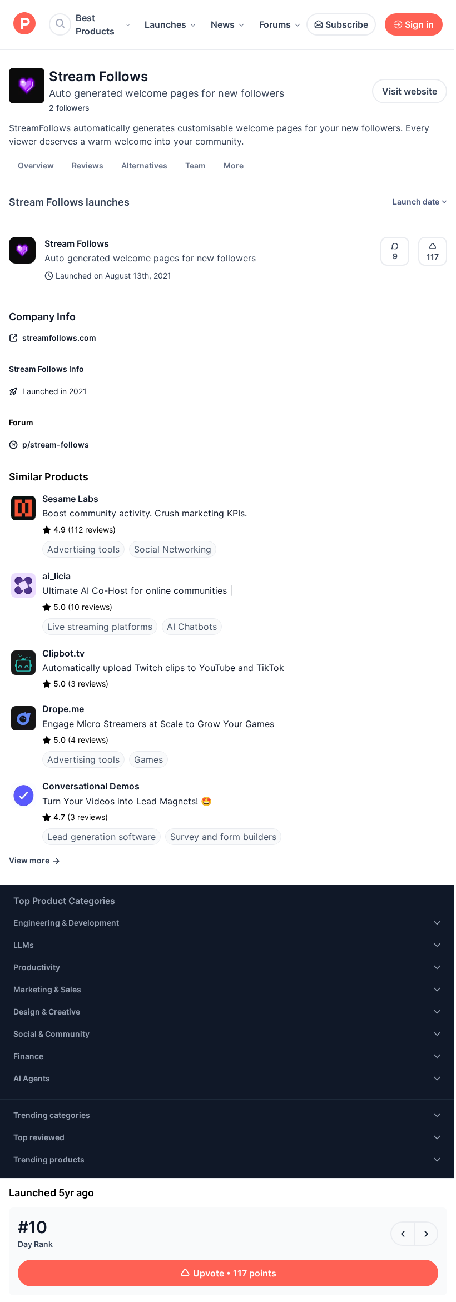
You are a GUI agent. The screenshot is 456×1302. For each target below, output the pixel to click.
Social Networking (172, 549)
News (223, 24)
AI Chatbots (192, 626)
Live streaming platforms (99, 626)
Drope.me (63, 708)
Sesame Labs (70, 498)
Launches (165, 24)
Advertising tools (83, 549)
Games (148, 759)
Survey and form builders (223, 836)
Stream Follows (76, 243)
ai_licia (56, 576)
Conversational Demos (91, 786)
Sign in (419, 24)
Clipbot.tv (63, 653)
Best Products (95, 24)
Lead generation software (101, 836)
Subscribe (346, 24)
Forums (275, 24)
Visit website (409, 91)
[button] (233, 165)
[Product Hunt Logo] (24, 24)
